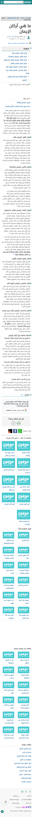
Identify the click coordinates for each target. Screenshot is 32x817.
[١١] (18, 331)
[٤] (17, 206)
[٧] (14, 254)
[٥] (29, 218)
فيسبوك (15, 431)
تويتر (10, 431)
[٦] (9, 233)
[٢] (20, 163)
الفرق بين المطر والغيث (24, 767)
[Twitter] (26, 791)
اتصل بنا (29, 796)
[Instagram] (22, 791)
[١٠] (17, 326)
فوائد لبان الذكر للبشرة (24, 756)
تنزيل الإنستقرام (26, 778)
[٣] (11, 180)
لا (13, 423)
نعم (19, 423)
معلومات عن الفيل (25, 759)
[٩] (21, 306)
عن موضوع (16, 796)
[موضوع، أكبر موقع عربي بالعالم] (27, 2)
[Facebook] (29, 791)
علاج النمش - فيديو (25, 774)
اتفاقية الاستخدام (26, 799)
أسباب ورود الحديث (25, 770)
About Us (28, 803)
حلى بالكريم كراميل (25, 748)
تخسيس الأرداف (26, 781)
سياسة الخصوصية (14, 799)
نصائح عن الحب (26, 752)
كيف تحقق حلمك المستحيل (22, 763)
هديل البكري (10, 36)
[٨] (6, 279)
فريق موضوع (15, 803)
